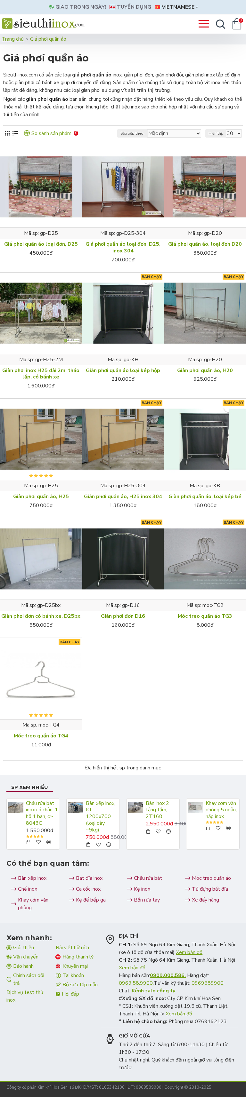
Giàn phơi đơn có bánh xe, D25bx (40, 616)
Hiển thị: (216, 133)
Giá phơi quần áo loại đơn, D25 (41, 244)
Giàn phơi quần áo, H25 (41, 496)
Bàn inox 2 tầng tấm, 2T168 (157, 810)
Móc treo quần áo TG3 (205, 616)
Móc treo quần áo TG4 (41, 736)
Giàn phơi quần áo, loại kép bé (205, 496)
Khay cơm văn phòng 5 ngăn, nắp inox (221, 810)
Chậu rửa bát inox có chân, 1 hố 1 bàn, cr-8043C (42, 813)
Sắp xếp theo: (132, 133)
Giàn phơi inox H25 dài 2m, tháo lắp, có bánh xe (40, 374)
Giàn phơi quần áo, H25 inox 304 (123, 496)
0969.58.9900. (136, 983)
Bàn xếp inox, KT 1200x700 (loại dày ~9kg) (100, 816)
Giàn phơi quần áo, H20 (205, 370)
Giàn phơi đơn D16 (123, 616)
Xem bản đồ (189, 952)
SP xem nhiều (29, 787)
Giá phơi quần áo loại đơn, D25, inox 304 (123, 247)
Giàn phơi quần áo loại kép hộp (123, 370)
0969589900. (208, 983)
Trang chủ (13, 39)
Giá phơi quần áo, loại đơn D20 (205, 244)
